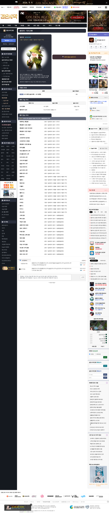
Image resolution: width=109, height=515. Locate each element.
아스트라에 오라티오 (6, 260)
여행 (3, 236)
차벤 (3, 230)
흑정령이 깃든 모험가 (25, 125)
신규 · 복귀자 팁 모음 (7, 73)
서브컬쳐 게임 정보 (6, 244)
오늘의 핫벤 (4, 206)
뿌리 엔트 (22, 218)
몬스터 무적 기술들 (94, 386)
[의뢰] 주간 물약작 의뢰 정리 (96, 399)
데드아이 (8, 175)
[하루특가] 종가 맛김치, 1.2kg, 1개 (97, 204)
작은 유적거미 (23, 167)
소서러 (13, 146)
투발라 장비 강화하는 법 (95, 443)
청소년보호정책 (55, 501)
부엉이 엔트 (23, 222)
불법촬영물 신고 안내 (65, 501)
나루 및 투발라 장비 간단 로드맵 (97, 441)
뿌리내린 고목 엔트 (25, 234)
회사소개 (26, 501)
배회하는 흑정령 (24, 121)
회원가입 (5, 44)
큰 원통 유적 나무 (24, 154)
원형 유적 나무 (24, 173)
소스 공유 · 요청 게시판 (7, 127)
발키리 (2, 153)
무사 (13, 149)
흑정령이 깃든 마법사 (25, 131)
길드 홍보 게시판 (5, 111)
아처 (7, 162)
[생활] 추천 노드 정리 (94, 420)
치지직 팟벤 (4, 92)
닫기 (31, 505)
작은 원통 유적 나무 (25, 150)
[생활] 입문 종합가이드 (95, 415)
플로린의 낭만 (23, 109)
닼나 (2, 159)
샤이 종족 (22, 106)
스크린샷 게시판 (5, 133)
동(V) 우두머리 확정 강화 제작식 (97, 417)
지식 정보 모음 (6, 76)
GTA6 (3, 263)
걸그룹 (3, 233)
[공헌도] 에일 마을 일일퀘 (96, 407)
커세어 (7, 169)
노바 (13, 165)
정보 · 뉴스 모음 (5, 57)
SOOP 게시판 (5, 95)
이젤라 (21, 186)
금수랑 (7, 149)
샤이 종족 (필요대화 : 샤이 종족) (32, 94)
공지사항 (82, 501)
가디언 (2, 165)
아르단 (21, 202)
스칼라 (13, 172)
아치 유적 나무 (24, 157)
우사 (2, 172)
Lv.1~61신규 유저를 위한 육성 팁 (97, 446)
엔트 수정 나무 (24, 254)
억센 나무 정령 (24, 244)
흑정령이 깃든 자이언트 (26, 128)
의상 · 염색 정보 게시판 (7, 130)
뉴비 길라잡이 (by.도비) (95, 457)
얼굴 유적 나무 (24, 163)
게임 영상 (4, 241)
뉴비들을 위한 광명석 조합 (96, 449)
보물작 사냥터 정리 (94, 396)
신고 (84, 264)
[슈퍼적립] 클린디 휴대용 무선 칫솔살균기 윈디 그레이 (98, 198)
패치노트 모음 (6, 65)
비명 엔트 (22, 231)
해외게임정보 (5, 239)
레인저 (7, 146)
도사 (2, 175)
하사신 (7, 165)
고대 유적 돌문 (24, 160)
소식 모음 (5, 62)
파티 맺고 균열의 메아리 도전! (97, 454)
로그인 (99, 7)
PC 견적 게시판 (5, 214)
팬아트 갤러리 (5, 138)
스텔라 (21, 196)
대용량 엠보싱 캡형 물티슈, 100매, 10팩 (98, 193)
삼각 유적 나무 (24, 170)
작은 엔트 (22, 241)
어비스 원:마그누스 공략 (95, 391)
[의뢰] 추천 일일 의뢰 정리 (96, 402)
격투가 (7, 159)
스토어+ (106, 53)
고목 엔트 (22, 215)
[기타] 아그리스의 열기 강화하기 (97, 430)
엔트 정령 (22, 238)
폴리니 (21, 205)
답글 (81, 264)
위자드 (13, 153)
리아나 (21, 209)
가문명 (92, 354)
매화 (7, 153)
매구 (7, 172)
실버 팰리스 (4, 252)
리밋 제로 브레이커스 (6, 255)
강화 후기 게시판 (5, 117)
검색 (14, 48)
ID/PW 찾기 (11, 44)
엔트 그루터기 (23, 228)
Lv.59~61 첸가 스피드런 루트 (96, 412)
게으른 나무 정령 (24, 247)
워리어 (2, 146)
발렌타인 (22, 176)
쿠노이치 (8, 156)
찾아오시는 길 (75, 501)
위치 (2, 156)
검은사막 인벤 (10, 30)
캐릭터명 (98, 354)
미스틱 (13, 159)
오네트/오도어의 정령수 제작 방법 (97, 410)
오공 (13, 175)
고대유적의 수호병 (25, 141)
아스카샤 (22, 189)
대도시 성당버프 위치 (95, 388)
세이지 (2, 169)
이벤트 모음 (5, 68)
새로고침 (104, 123)
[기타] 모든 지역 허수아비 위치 (97, 427)
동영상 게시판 (5, 135)
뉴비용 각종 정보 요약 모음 (96, 459)
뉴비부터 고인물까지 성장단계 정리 (98, 438)
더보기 (102, 346)
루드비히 (22, 212)
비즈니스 (32, 501)
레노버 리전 (4, 249)
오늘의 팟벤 (4, 209)
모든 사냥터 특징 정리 (95, 394)
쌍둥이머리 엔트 (24, 225)
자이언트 (3, 149)
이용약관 (38, 501)
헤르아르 (22, 183)
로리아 (21, 199)
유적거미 (22, 134)
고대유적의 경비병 (25, 137)
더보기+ (106, 34)
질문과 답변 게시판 (6, 106)
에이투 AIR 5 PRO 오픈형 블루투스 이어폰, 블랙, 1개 (98, 201)
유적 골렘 (22, 147)
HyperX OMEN (5, 247)
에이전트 (8, 178)
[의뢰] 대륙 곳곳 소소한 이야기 (97, 404)
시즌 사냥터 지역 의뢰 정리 (96, 451)
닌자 (13, 156)
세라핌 (2, 178)
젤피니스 (22, 192)
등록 (82, 277)
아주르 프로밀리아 (6, 258)
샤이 (13, 162)
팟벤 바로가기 (5, 225)
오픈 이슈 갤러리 (5, 203)
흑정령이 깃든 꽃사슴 (25, 144)
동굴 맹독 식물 (24, 251)
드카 (13, 169)
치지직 (3, 228)
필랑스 (21, 179)
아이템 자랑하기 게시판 (7, 114)
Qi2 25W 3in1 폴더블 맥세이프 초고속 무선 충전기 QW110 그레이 (98, 196)
